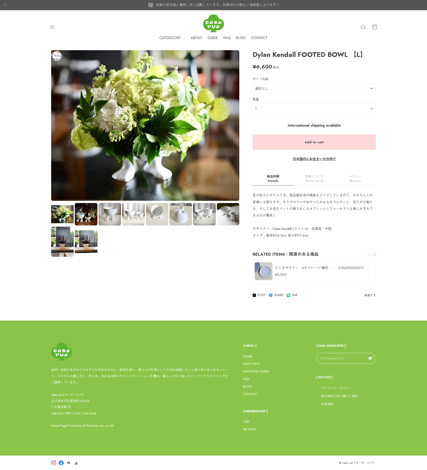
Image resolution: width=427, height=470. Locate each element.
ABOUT (196, 37)
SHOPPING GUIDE (256, 371)
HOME (247, 356)
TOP (246, 422)
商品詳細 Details (273, 178)
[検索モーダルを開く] (363, 27)
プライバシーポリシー (336, 388)
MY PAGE (249, 429)
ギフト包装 (260, 79)
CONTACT (259, 37)
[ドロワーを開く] (52, 27)
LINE (295, 295)
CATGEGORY (170, 37)
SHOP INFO (251, 364)
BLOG (241, 37)
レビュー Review (355, 178)
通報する (370, 295)
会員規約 (327, 404)
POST (262, 295)
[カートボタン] (375, 27)
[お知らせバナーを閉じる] (5, 5)
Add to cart (314, 142)
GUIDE (212, 37)
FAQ (226, 37)
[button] (374, 254)
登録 (370, 358)
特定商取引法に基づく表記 (339, 396)
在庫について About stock (314, 178)
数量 (256, 99)
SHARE (278, 295)
